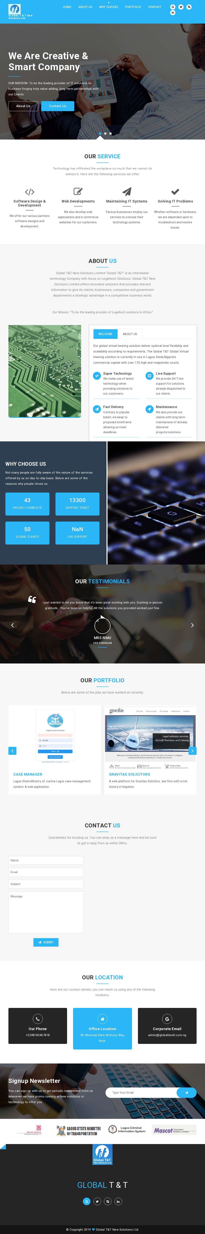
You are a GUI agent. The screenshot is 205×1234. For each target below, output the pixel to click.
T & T (102, 1185)
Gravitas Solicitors (34, 774)
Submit (48, 942)
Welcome (105, 334)
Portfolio (133, 7)
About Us (85, 7)
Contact (154, 7)
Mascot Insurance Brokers (136, 774)
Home (67, 7)
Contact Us (57, 106)
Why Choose (108, 7)
